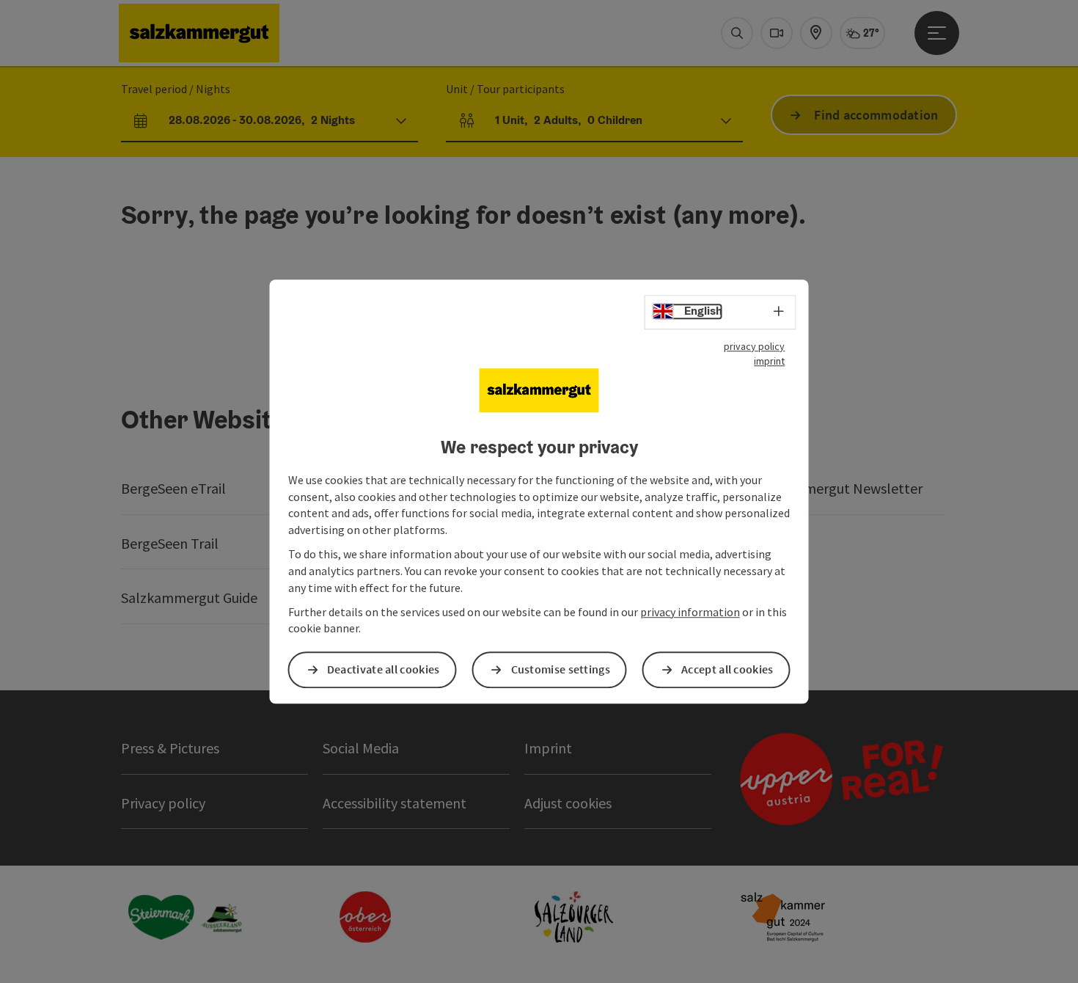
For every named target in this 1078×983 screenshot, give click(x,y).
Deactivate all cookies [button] (383, 669)
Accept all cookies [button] (727, 669)
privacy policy (754, 346)
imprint (769, 361)
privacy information (690, 611)
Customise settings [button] (560, 669)
